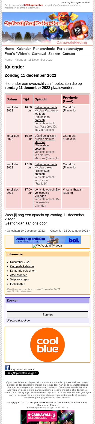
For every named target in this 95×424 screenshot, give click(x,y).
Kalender (23, 49)
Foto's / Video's (17, 54)
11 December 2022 (40, 59)
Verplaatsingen (19, 279)
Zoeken (54, 54)
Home (9, 49)
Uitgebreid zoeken (18, 320)
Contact (68, 54)
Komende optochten (23, 270)
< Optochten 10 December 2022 (25, 230)
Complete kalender (22, 266)
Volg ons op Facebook (22, 369)
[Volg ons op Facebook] (7, 369)
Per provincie (44, 49)
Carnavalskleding (71, 42)
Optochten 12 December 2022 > (70, 230)
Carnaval (39, 54)
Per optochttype (70, 49)
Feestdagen (17, 283)
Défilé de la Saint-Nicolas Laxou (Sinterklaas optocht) (46, 169)
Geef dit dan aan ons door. (26, 223)
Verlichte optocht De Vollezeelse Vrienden (47, 193)
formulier (34, 7)
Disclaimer (42, 405)
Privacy (54, 405)
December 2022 (20, 262)
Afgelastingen (18, 275)
